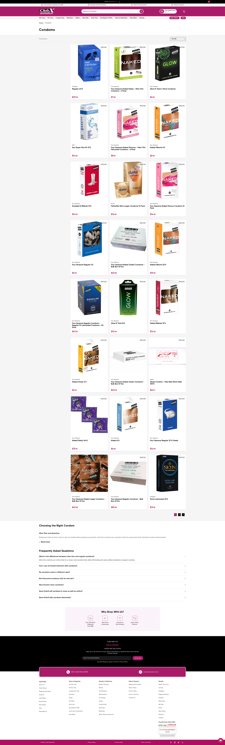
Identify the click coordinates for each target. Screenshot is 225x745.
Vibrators (70, 18)
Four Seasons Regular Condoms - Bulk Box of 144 (127, 500)
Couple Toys (60, 18)
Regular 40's (77, 89)
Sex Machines (103, 691)
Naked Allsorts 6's (157, 147)
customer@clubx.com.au (150, 672)
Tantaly (161, 687)
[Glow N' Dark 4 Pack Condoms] (167, 63)
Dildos (77, 18)
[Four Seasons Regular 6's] (89, 238)
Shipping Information (135, 684)
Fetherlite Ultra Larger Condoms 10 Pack (128, 206)
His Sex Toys (72, 687)
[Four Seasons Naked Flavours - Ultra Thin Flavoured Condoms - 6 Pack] (128, 121)
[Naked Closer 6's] (89, 356)
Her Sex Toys (72, 684)
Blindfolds (102, 711)
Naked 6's (115, 440)
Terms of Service (134, 694)
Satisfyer (161, 697)
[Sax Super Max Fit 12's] (89, 121)
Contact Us (132, 697)
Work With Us (43, 711)
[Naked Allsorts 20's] (167, 238)
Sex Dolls (85, 18)
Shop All (41, 694)
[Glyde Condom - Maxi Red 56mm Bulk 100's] (167, 356)
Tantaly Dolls (102, 704)
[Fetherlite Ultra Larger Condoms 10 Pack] (128, 180)
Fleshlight (161, 691)
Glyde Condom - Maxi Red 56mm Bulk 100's (166, 383)
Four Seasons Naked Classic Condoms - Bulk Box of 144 (127, 266)
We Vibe (161, 704)
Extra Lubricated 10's (159, 499)
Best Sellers (174, 18)
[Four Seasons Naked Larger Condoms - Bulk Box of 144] (89, 473)
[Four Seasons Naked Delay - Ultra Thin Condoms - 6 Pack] (128, 63)
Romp (160, 707)
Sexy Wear (133, 18)
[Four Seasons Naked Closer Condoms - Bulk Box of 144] (128, 356)
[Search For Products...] (141, 11)
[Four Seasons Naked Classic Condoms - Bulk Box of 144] (128, 238)
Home (41, 23)
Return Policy (132, 687)
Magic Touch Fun (164, 684)
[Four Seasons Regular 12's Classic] (167, 414)
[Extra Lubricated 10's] (167, 473)
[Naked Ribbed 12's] (167, 297)
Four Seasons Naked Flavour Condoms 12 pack (167, 207)
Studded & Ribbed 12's (81, 206)
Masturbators (103, 694)
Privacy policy (119, 742)
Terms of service (146, 742)
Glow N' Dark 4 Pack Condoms (163, 89)
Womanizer (162, 701)
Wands (101, 687)
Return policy (92, 742)
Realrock (161, 714)
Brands (141, 18)
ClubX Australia (49, 742)
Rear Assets (162, 711)
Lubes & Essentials (121, 18)
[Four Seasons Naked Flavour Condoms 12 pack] (167, 180)
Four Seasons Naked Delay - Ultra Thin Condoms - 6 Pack (127, 90)
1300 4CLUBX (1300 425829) (79, 672)
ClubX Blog (42, 698)
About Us (41, 684)
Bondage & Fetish (106, 18)
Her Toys (42, 18)
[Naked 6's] (128, 414)
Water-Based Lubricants (106, 714)
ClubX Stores (43, 688)
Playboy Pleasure (164, 694)
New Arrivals (42, 701)
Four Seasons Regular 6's (82, 265)
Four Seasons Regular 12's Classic (164, 440)
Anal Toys (94, 18)
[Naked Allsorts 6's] (167, 121)
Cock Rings (102, 697)
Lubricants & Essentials (75, 711)
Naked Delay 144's (80, 440)
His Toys (50, 18)
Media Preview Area (45, 691)
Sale (183, 18)
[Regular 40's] (89, 63)
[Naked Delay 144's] (89, 414)
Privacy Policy (133, 691)
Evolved (161, 717)
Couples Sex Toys (74, 691)
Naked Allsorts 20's (158, 265)
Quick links (42, 681)
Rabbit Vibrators (104, 684)
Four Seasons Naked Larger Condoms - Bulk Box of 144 (88, 500)
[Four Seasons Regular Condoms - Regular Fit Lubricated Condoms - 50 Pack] (89, 297)
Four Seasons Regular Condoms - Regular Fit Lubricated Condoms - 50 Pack (87, 325)
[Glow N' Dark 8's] (128, 297)
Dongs (101, 701)
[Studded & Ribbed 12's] (89, 180)
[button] (184, 11)
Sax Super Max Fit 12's (81, 147)
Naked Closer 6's (79, 382)
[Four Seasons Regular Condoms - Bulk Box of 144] (128, 473)
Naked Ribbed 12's (158, 323)
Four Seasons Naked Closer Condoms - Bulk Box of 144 (127, 383)
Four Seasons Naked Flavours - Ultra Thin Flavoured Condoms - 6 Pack (128, 148)
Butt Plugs (102, 707)
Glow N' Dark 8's (118, 323)
